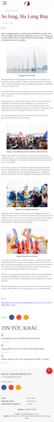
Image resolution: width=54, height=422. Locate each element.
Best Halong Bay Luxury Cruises (34, 303)
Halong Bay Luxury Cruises (11, 303)
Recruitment (31, 401)
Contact (30, 404)
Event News (12, 10)
